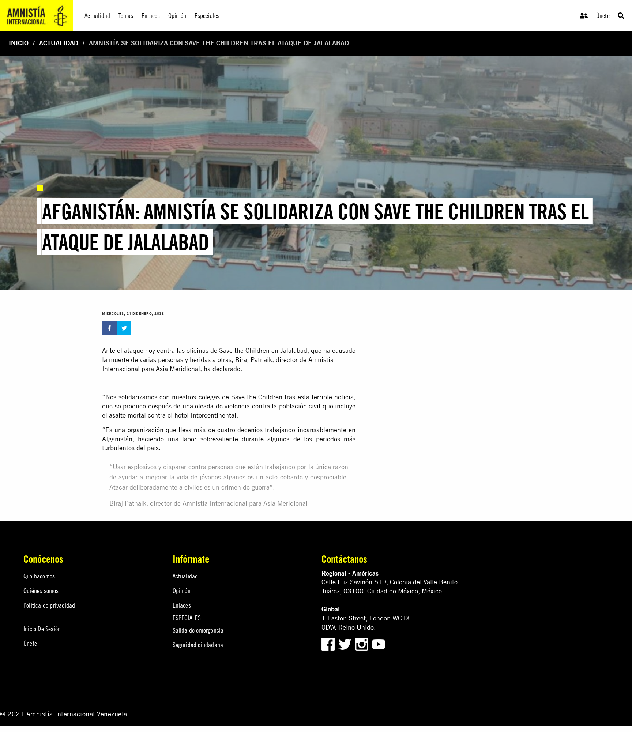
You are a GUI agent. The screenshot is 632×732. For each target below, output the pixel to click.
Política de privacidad (49, 605)
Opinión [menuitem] (177, 15)
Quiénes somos (41, 591)
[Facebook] (328, 644)
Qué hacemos (39, 576)
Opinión (182, 591)
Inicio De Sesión (42, 629)
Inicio (19, 43)
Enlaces (182, 605)
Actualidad (58, 43)
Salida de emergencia (198, 630)
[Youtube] (378, 644)
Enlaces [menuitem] (151, 15)
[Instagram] (362, 644)
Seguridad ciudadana (198, 645)
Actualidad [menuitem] (97, 15)
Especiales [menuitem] (207, 15)
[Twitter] (345, 644)
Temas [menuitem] (125, 15)
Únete (603, 15)
